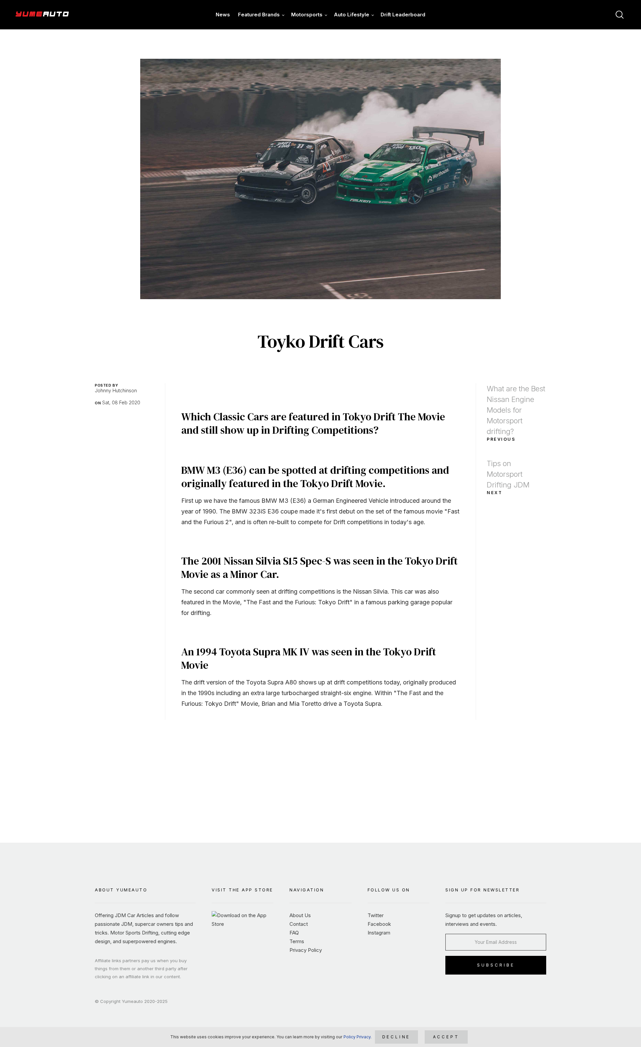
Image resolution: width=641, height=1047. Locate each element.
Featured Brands (259, 14)
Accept (446, 1036)
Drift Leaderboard (403, 14)
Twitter (376, 915)
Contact (298, 924)
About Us (300, 915)
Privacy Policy (305, 950)
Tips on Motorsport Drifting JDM (508, 477)
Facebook (379, 924)
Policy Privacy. (358, 1036)
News (223, 14)
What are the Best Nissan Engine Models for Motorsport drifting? (516, 413)
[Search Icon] (619, 14)
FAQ (294, 932)
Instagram (379, 932)
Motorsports (307, 14)
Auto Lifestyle (351, 14)
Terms (296, 941)
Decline (396, 1036)
